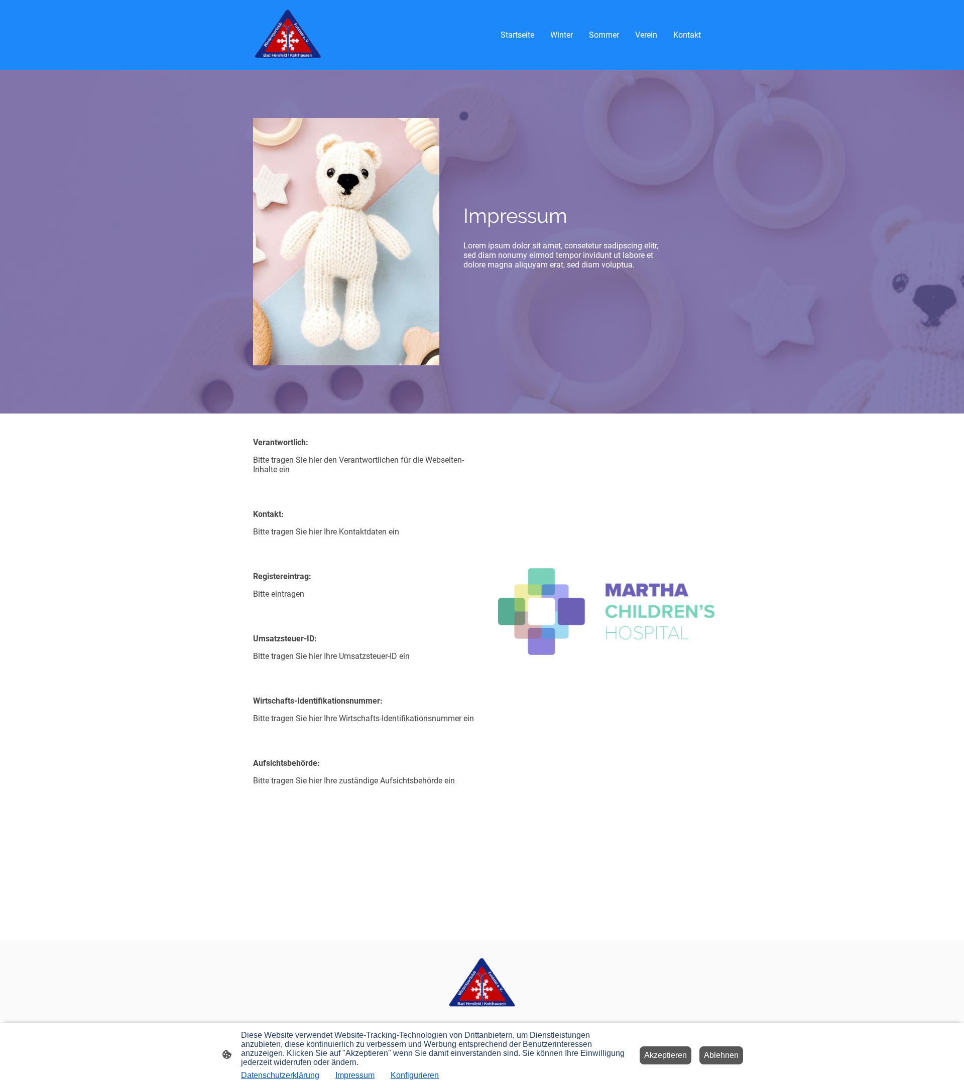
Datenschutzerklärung (280, 1075)
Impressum (355, 1075)
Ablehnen (721, 1055)
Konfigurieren (415, 1075)
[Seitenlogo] (288, 35)
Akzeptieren (665, 1055)
